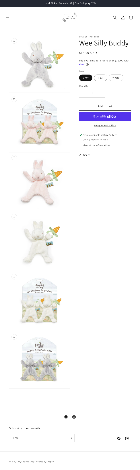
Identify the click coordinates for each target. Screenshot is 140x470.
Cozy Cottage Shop (26, 461)
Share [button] (86, 155)
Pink (100, 77)
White (116, 77)
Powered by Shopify (44, 461)
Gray (86, 77)
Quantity (83, 85)
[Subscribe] (71, 438)
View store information (96, 145)
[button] (8, 18)
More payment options (105, 125)
